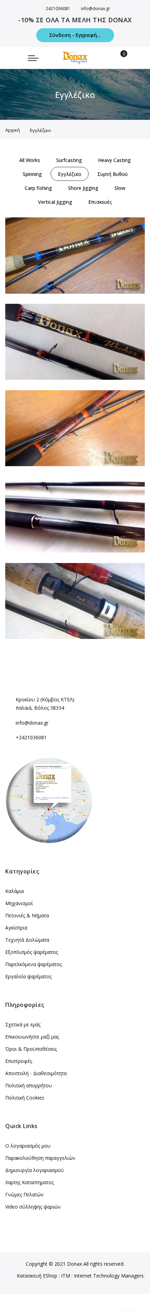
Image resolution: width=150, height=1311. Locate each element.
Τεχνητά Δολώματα (27, 939)
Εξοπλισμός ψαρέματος (31, 952)
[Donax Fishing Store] (75, 58)
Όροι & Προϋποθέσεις (31, 1049)
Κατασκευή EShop (37, 1275)
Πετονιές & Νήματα (27, 915)
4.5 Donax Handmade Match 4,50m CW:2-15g (69, 618)
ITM (65, 1275)
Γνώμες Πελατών (24, 1194)
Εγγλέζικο (23, 282)
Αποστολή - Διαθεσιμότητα (36, 1073)
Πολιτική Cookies (24, 1097)
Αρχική (12, 130)
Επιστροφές (18, 1061)
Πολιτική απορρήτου (28, 1085)
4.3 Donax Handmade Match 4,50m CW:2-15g (69, 445)
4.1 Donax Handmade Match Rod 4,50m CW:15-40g (76, 273)
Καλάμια (14, 891)
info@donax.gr (95, 8)
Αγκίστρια (16, 927)
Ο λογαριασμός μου (28, 1145)
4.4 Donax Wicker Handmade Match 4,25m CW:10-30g (80, 532)
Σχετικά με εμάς (22, 1024)
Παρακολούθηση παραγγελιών (40, 1158)
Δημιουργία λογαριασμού (34, 1170)
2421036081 (58, 8)
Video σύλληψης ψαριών (33, 1206)
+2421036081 (31, 737)
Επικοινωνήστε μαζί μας (32, 1036)
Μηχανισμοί (19, 903)
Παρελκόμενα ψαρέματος (33, 964)
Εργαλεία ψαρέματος (28, 976)
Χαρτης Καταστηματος (29, 1182)
